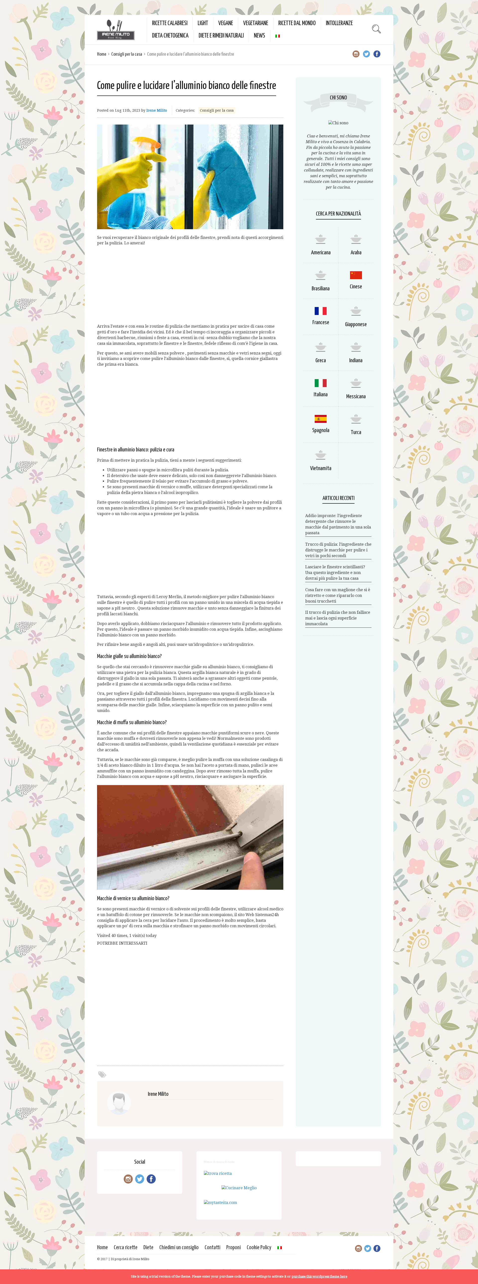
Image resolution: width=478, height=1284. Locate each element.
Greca (320, 360)
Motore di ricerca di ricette (219, 1161)
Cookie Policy (259, 1247)
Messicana (356, 396)
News (259, 36)
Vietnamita (320, 468)
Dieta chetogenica (170, 36)
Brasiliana (321, 289)
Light (203, 23)
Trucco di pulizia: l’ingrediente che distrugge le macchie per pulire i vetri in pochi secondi (338, 550)
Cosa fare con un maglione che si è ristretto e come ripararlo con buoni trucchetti (337, 595)
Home (101, 54)
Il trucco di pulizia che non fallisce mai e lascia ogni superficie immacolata (337, 618)
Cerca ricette (125, 1247)
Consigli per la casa (126, 54)
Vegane (225, 23)
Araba (356, 253)
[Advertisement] (190, 285)
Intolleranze (339, 23)
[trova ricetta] (218, 1173)
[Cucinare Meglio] (239, 1188)
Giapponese (356, 324)
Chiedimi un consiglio (179, 1247)
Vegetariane (255, 23)
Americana (321, 253)
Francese (320, 322)
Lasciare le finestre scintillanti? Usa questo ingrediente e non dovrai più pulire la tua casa (335, 573)
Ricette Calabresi (169, 23)
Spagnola (320, 430)
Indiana (355, 360)
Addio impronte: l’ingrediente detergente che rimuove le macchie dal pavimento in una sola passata (338, 524)
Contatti (212, 1247)
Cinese (356, 287)
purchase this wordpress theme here (319, 1276)
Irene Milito (156, 110)
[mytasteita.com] (220, 1202)
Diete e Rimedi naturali (221, 36)
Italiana (321, 395)
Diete (148, 1247)
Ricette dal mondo (297, 23)
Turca (356, 432)
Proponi (233, 1247)
